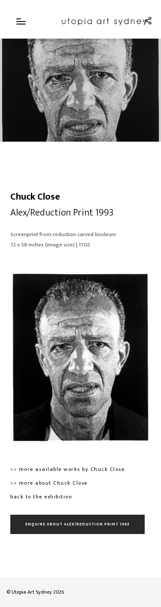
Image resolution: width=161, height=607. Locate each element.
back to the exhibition (41, 496)
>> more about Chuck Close (49, 483)
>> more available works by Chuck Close (67, 469)
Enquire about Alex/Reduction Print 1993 (77, 524)
